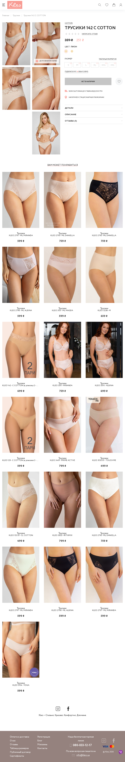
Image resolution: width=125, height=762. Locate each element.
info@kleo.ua (83, 755)
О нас (13, 740)
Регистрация (43, 737)
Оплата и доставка (19, 737)
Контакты (42, 748)
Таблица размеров (19, 748)
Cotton (69, 23)
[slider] (72, 34)
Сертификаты (17, 756)
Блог (39, 740)
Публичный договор (20, 752)
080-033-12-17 (82, 745)
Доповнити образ (48, 61)
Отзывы (14, 744)
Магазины (42, 744)
